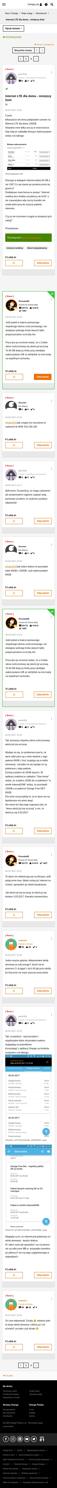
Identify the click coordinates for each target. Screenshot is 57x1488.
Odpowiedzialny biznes (36, 1450)
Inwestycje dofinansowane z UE (35, 1482)
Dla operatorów (9, 1410)
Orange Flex (8, 1450)
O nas (31, 1410)
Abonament (41, 13)
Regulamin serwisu (30, 1469)
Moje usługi (26, 13)
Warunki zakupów (10, 1473)
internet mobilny (15, 248)
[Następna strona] (36, 58)
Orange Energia (38, 1464)
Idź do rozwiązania (45, 44)
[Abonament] (23, 50)
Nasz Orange (11, 13)
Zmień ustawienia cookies (29, 1455)
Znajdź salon (34, 1391)
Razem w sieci (8, 1455)
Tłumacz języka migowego (38, 1459)
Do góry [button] (9, 1375)
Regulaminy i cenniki (11, 1397)
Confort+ (6, 1464)
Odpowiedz (43, 263)
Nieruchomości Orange (39, 1478)
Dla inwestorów (9, 1413)
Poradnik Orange (21, 1464)
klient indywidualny (37, 248)
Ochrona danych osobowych (14, 1478)
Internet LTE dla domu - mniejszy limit (28, 98)
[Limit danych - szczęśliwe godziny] (37, 50)
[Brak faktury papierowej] (42, 50)
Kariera (32, 1416)
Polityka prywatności (29, 1473)
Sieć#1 (20, 1450)
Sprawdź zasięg (35, 1394)
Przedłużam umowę (11, 1394)
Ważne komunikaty (10, 1469)
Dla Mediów (7, 1416)
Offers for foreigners (11, 1482)
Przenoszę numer (10, 1391)
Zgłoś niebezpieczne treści (13, 1459)
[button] (51, 72)
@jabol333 (11, 422)
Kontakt (32, 1413)
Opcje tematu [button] (12, 28)
